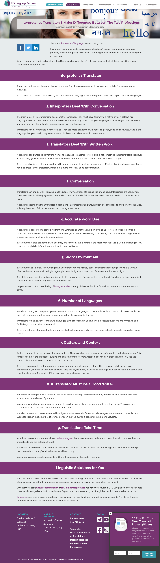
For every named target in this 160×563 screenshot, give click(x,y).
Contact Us (151, 5)
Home (73, 532)
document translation (47, 487)
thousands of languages (73, 43)
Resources (122, 5)
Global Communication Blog (79, 27)
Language (99, 27)
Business (60, 27)
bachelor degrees (65, 438)
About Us (136, 5)
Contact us (22, 497)
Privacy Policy (54, 559)
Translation (88, 5)
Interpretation (105, 5)
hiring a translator (63, 286)
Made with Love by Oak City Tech (71, 559)
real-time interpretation (73, 487)
